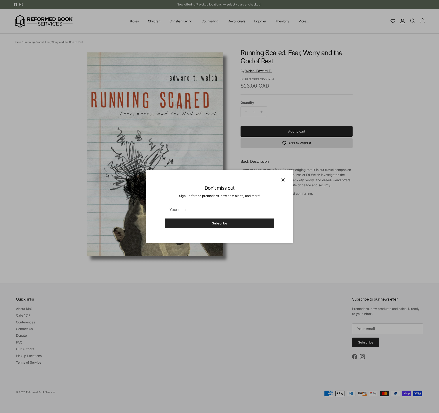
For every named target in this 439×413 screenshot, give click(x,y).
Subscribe (219, 223)
